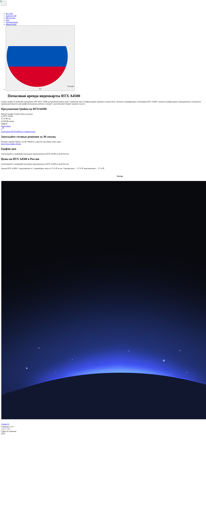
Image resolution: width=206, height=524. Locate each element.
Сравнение (10, 467)
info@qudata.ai (7, 504)
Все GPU (9, 461)
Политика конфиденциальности (14, 506)
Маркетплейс (11, 469)
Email (8, 485)
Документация (12, 495)
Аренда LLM (11, 463)
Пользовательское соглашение (39, 506)
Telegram (9, 483)
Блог (8, 465)
